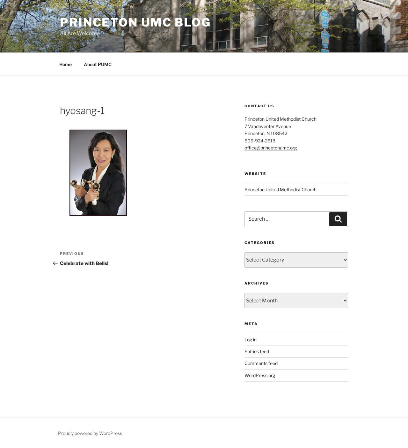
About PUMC (98, 64)
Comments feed (261, 363)
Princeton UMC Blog (135, 22)
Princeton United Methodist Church (280, 189)
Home (65, 64)
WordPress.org (259, 375)
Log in (250, 339)
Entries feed (256, 351)
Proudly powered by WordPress (90, 433)
